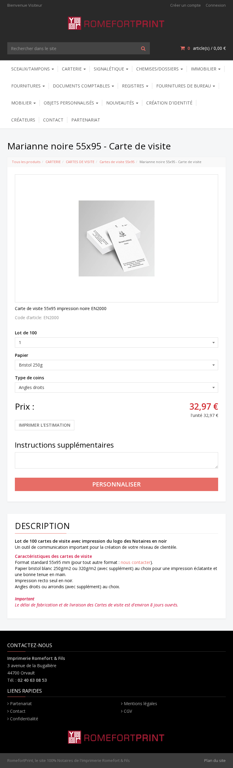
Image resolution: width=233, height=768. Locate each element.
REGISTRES (133, 86)
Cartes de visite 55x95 (117, 161)
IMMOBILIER (204, 69)
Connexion (216, 5)
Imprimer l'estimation (44, 425)
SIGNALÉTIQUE (109, 69)
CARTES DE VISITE (80, 161)
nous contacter (135, 562)
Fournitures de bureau (184, 86)
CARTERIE (72, 69)
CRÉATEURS (23, 120)
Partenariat (21, 703)
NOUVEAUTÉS (120, 103)
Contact (17, 711)
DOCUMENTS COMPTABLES (82, 86)
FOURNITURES (26, 86)
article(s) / (206, 48)
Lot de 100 (26, 333)
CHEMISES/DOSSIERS (158, 69)
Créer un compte (185, 5)
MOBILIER (22, 103)
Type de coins (29, 378)
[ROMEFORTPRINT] (117, 22)
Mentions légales (140, 703)
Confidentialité (24, 719)
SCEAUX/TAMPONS (31, 69)
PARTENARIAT (85, 120)
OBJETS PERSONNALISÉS (69, 103)
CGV (128, 711)
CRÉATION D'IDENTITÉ (169, 103)
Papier (21, 355)
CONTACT (53, 120)
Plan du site (215, 760)
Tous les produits (26, 161)
